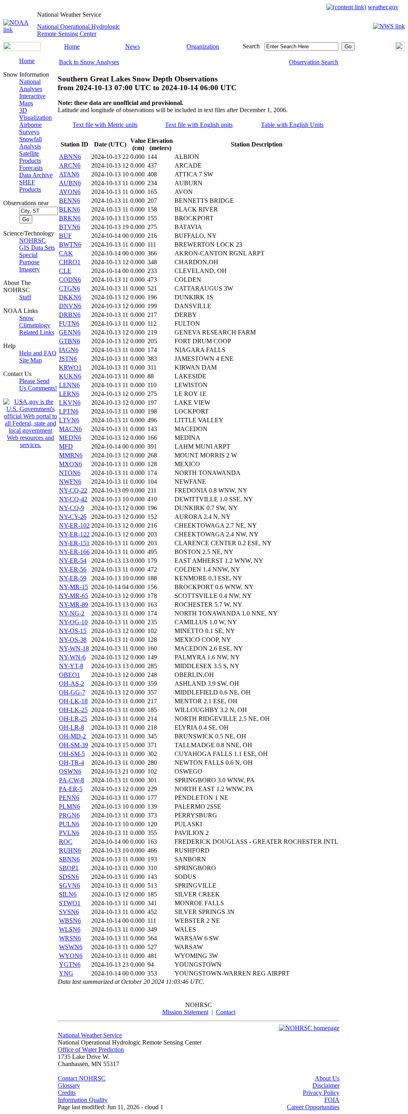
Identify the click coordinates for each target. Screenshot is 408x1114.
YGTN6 (69, 964)
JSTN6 (68, 358)
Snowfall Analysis (30, 143)
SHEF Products (30, 186)
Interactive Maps (32, 100)
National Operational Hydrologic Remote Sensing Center (78, 30)
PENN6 (69, 797)
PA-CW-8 (71, 780)
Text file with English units (199, 124)
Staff (25, 297)
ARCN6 (69, 165)
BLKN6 (69, 209)
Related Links (36, 332)
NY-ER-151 (74, 543)
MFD (66, 446)
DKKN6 (70, 297)
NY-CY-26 (72, 516)
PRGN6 (69, 815)
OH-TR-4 (71, 762)
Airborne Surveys (30, 128)
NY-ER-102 (74, 525)
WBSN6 (70, 920)
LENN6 (69, 385)
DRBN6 (69, 314)
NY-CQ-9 (71, 508)
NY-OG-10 (73, 622)
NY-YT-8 (71, 666)
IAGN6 (68, 349)
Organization (202, 46)
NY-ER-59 (72, 578)
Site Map (30, 360)
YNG (66, 973)
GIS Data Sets (37, 247)
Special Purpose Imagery (29, 262)
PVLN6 (69, 832)
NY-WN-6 (72, 657)
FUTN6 (69, 323)
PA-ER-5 (70, 789)
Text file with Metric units (105, 124)
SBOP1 (68, 868)
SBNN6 (69, 859)
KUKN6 (70, 376)
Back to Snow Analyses (89, 62)
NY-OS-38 (72, 639)
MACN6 (70, 428)
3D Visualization (35, 114)
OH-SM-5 (72, 753)
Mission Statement (185, 1012)
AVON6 (69, 191)
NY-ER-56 (72, 569)
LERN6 (69, 393)
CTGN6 (69, 288)
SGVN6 (69, 885)
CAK (66, 253)
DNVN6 (70, 306)
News (132, 46)
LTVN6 (69, 420)
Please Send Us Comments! (38, 385)
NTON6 (69, 472)
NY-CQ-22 (73, 490)
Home (72, 46)
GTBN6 (69, 341)
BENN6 (69, 200)
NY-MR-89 (73, 604)
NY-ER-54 (72, 560)
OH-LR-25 (73, 718)
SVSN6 (69, 911)
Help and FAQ (38, 353)
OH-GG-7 (72, 692)
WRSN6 (70, 938)
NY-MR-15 (73, 587)
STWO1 (69, 903)
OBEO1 (69, 674)
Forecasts (31, 167)
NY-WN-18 (74, 648)
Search (251, 46)
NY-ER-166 (74, 551)
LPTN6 (68, 411)
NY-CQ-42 (73, 499)
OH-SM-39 (73, 745)
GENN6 (69, 332)
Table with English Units (292, 124)
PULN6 (69, 824)
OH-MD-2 (72, 736)
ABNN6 (70, 156)
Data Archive (36, 175)
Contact (225, 1012)
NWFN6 (70, 481)
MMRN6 (70, 455)
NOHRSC (32, 240)
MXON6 (70, 464)
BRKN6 (69, 218)
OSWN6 (70, 771)
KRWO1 (70, 367)
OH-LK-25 (73, 709)
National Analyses (30, 85)
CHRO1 (69, 262)
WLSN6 (69, 929)
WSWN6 (70, 947)
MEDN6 (70, 437)
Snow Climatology (34, 321)
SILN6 (67, 894)
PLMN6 (69, 806)
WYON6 (70, 955)
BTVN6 (69, 227)
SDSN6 (69, 876)
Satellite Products (30, 157)
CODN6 (70, 279)
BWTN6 (70, 244)
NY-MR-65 (73, 595)
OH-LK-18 (73, 701)
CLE (65, 270)
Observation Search (313, 62)
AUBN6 (70, 183)
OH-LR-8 (71, 727)
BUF (65, 235)
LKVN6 (69, 402)
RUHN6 (70, 850)
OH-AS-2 (71, 683)
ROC (66, 841)
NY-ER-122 (74, 534)
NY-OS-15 (72, 630)
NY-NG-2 (71, 613)
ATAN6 (69, 174)
